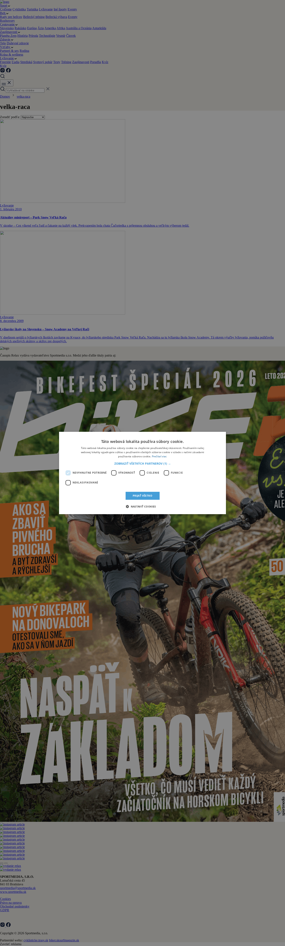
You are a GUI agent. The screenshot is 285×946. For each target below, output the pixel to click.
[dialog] (142, 473)
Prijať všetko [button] (142, 495)
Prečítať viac (159, 456)
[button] (142, 463)
